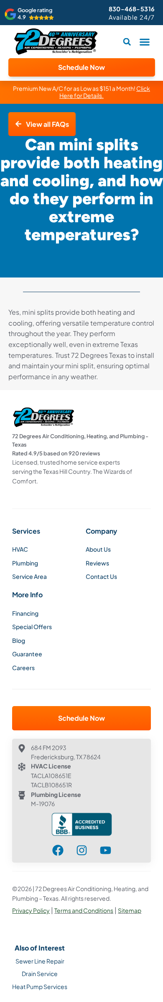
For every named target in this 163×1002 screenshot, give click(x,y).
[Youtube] (105, 850)
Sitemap (129, 910)
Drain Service (40, 973)
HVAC (20, 549)
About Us (98, 549)
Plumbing (25, 563)
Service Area (29, 576)
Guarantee (27, 654)
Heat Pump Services (39, 986)
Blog (18, 640)
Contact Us (101, 576)
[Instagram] (81, 850)
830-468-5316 (132, 9)
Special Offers (32, 626)
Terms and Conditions (83, 910)
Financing (25, 613)
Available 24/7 (132, 17)
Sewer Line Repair (39, 961)
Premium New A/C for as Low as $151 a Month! (81, 92)
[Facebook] (58, 850)
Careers (23, 667)
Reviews (97, 563)
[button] (144, 41)
